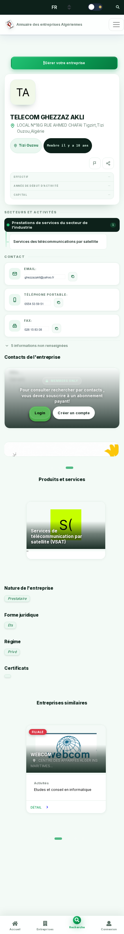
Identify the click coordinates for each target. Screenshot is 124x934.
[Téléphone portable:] (58, 302)
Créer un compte (74, 413)
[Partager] (108, 163)
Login (40, 413)
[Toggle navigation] (116, 24)
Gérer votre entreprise (65, 63)
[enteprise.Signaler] (95, 163)
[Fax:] (56, 328)
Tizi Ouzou (28, 145)
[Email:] (72, 276)
